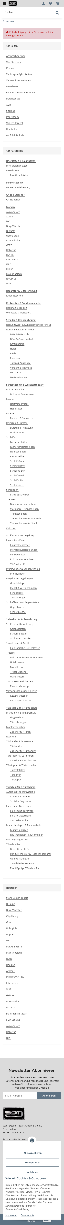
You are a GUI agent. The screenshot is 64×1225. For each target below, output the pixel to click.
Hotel (13, 348)
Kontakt (10, 68)
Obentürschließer (20, 858)
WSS (8, 283)
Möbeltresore (17, 667)
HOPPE (10, 254)
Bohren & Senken (15, 389)
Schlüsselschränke (20, 638)
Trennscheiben (18, 513)
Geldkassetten (18, 628)
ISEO (8, 264)
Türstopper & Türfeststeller (21, 765)
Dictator (10, 230)
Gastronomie (17, 343)
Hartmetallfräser (19, 403)
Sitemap (10, 110)
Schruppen (12, 489)
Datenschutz (13, 98)
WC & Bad (15, 372)
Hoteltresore (17, 662)
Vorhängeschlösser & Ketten (21, 690)
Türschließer (13, 844)
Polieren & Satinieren (21, 418)
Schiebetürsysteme (20, 801)
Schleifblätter (17, 465)
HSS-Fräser (16, 408)
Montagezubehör (15, 727)
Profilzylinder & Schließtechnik (23, 568)
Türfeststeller (17, 770)
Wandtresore (17, 676)
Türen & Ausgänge (20, 363)
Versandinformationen (18, 80)
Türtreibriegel (17, 597)
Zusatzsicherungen (20, 686)
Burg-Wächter (13, 226)
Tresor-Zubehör (18, 671)
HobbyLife (11, 928)
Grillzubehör (13, 199)
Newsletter (12, 86)
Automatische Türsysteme (20, 791)
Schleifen (11, 437)
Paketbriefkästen (19, 175)
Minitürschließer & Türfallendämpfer (30, 853)
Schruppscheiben (20, 494)
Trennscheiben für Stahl (23, 523)
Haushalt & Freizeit (16, 307)
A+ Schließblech (15, 135)
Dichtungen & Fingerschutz (21, 712)
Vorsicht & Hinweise (21, 367)
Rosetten (11, 736)
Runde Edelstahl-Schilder (20, 329)
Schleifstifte (16, 480)
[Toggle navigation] (4, 2)
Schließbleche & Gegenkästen (22, 602)
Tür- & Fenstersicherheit (19, 681)
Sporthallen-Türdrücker (23, 760)
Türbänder (16, 746)
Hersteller (11, 129)
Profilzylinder (17, 573)
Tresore (10, 652)
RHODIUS (11, 278)
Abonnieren (49, 1095)
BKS (8, 221)
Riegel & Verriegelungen (19, 578)
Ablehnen (32, 1172)
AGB (8, 104)
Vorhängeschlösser (20, 700)
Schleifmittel (17, 475)
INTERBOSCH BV (15, 977)
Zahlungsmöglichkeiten (19, 74)
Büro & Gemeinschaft (22, 339)
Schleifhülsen (17, 470)
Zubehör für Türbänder (23, 750)
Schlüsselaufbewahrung (19, 624)
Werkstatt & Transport (18, 312)
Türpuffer (15, 774)
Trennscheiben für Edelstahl (26, 518)
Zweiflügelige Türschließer (24, 868)
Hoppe (9, 934)
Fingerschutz (17, 717)
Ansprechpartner (15, 55)
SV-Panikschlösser (20, 564)
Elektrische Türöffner (21, 810)
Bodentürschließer (20, 849)
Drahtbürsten (17, 432)
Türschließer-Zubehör (22, 863)
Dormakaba (12, 1001)
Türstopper (16, 779)
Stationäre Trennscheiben (24, 508)
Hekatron (11, 250)
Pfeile (13, 353)
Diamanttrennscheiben (23, 504)
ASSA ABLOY (13, 211)
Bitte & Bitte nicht (20, 334)
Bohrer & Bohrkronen (22, 394)
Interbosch (12, 259)
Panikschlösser (18, 554)
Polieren (10, 413)
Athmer (10, 216)
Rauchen (15, 358)
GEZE (9, 245)
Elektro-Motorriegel (20, 815)
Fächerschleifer (18, 442)
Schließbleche (18, 611)
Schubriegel (16, 592)
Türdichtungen (18, 722)
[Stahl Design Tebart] (13, 3)
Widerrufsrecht (14, 123)
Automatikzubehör (20, 796)
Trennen (11, 499)
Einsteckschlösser (16, 540)
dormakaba (12, 235)
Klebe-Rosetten (14, 295)
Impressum (12, 116)
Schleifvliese (17, 485)
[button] (43, 4)
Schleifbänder (18, 461)
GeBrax (10, 995)
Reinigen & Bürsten (17, 422)
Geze (9, 922)
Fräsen (10, 399)
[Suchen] (57, 13)
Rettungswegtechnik (17, 839)
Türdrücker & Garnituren (20, 755)
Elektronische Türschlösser (25, 647)
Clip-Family (12, 916)
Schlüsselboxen (18, 633)
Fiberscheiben (18, 451)
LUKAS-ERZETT (14, 946)
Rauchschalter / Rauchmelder (26, 834)
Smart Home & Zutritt (18, 643)
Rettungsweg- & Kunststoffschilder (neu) (28, 324)
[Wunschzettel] (50, 4)
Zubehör (11, 528)
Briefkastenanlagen (17, 165)
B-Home (10, 903)
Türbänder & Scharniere (19, 741)
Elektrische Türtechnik (18, 806)
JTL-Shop (31, 1220)
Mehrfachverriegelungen (24, 549)
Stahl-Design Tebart (17, 897)
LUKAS (9, 269)
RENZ (9, 958)
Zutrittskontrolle (19, 820)
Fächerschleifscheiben (22, 446)
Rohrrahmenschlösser (22, 559)
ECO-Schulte (13, 240)
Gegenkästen (17, 607)
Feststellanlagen (19, 829)
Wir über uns (13, 62)
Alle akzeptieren (33, 1153)
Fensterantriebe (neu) (18, 187)
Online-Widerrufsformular (20, 92)
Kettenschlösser (19, 695)
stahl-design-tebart (16, 1013)
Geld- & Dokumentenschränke (26, 657)
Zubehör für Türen (20, 731)
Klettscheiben (17, 456)
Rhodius (10, 964)
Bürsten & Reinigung (21, 427)
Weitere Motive (18, 377)
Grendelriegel (17, 583)
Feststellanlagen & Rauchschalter (24, 825)
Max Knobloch (14, 273)
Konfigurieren (32, 1162)
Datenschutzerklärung (18, 1080)
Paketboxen (12, 170)
